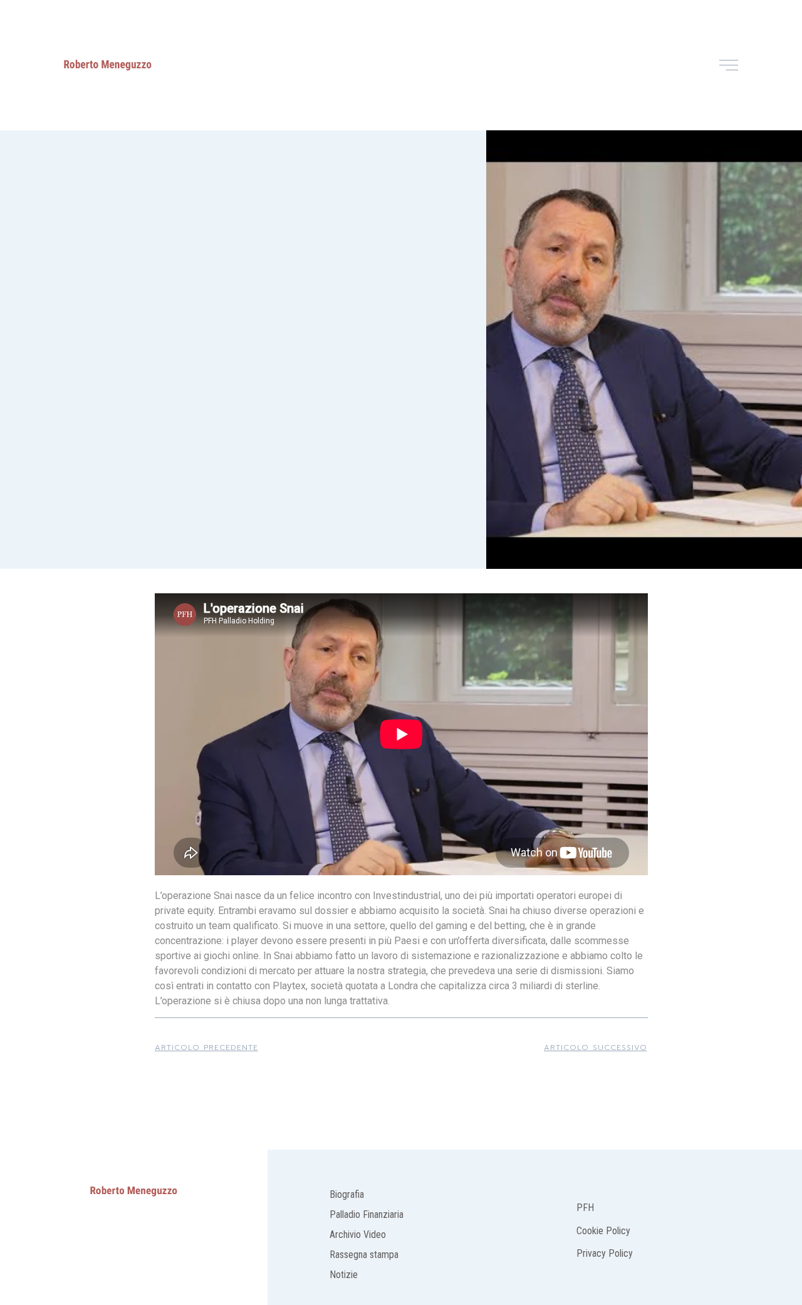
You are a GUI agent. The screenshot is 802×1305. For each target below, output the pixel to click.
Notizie (344, 1275)
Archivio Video (358, 1234)
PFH (586, 1208)
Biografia (347, 1194)
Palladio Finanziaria (367, 1214)
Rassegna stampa (364, 1255)
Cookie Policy (603, 1231)
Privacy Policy (604, 1253)
